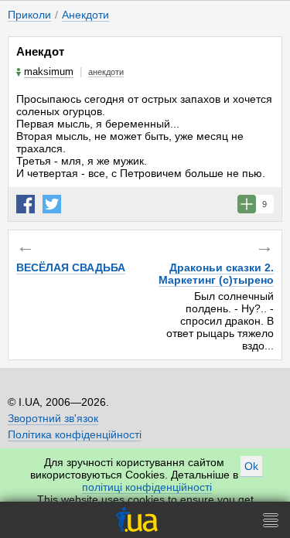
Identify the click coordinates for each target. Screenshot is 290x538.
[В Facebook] (25, 204)
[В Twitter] (52, 204)
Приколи (29, 15)
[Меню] (270, 520)
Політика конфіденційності (75, 434)
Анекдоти (85, 15)
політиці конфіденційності (147, 487)
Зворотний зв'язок (53, 418)
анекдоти (106, 72)
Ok (251, 466)
